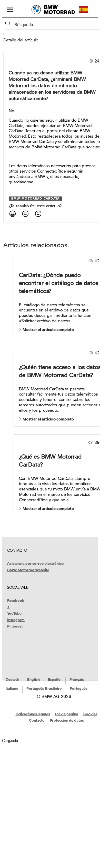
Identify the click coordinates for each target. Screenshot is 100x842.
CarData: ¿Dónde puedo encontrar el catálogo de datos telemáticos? (58, 283)
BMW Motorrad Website (28, 569)
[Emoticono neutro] (25, 213)
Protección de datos (67, 720)
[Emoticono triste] (38, 213)
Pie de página (66, 713)
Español (55, 679)
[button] (88, 9)
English (33, 679)
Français (76, 679)
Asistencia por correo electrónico (35, 563)
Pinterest (15, 626)
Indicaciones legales (33, 713)
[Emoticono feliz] (12, 213)
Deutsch (12, 679)
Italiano (12, 688)
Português (78, 688)
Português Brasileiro (44, 688)
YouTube (14, 613)
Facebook (15, 600)
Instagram (16, 619)
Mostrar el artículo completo (47, 329)
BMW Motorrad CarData (35, 198)
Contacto (37, 720)
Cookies (90, 713)
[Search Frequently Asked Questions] (9, 25)
